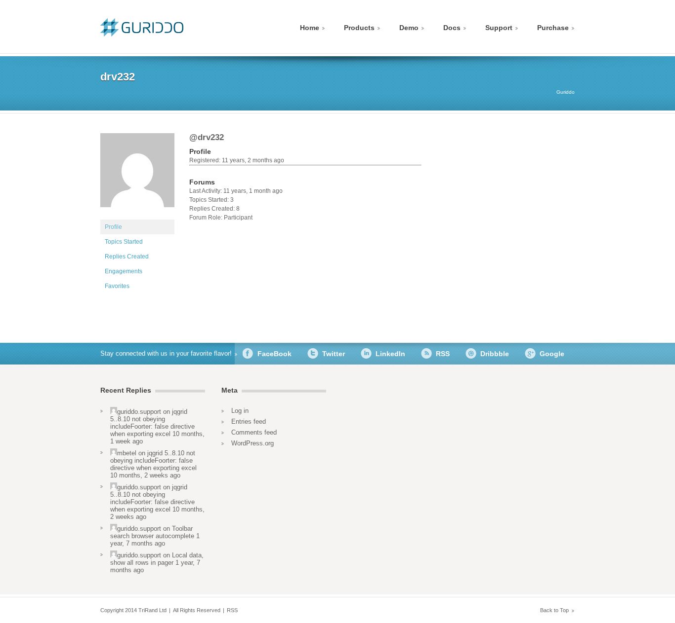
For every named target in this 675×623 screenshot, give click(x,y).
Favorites (117, 286)
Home (309, 28)
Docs (452, 28)
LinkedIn (390, 354)
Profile (113, 226)
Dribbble (494, 354)
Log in (240, 410)
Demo (409, 28)
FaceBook (274, 354)
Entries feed (248, 421)
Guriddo (565, 92)
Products (359, 28)
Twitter (333, 354)
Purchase (553, 28)
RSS (443, 354)
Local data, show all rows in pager (157, 558)
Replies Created (127, 256)
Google (552, 354)
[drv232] (137, 215)
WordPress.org (252, 443)
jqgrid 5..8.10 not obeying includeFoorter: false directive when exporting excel (152, 423)
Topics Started (124, 241)
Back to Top (554, 610)
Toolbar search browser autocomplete (152, 532)
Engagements (123, 271)
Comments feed (254, 432)
